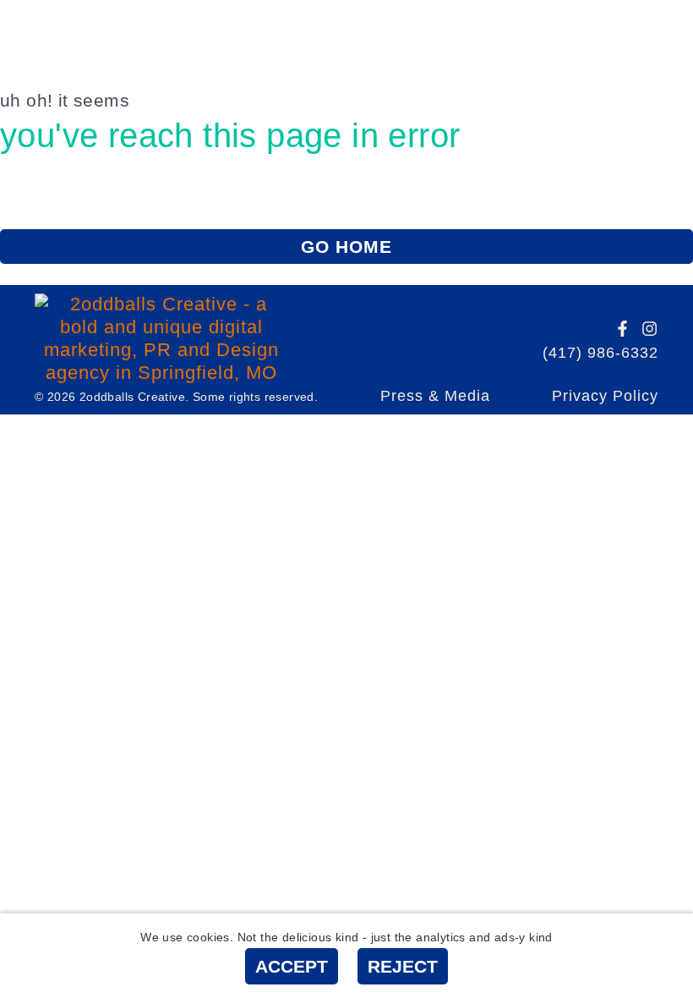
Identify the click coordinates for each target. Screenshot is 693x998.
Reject (403, 966)
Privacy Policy (605, 395)
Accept (291, 966)
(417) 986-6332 (600, 352)
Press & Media (435, 395)
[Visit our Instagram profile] (649, 328)
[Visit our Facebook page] (622, 328)
